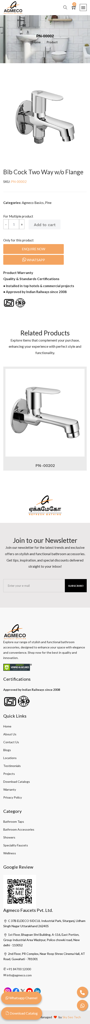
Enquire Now (33, 249)
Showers (9, 837)
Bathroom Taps (13, 821)
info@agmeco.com (19, 975)
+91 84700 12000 (19, 969)
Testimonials (12, 766)
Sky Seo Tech (71, 1017)
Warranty (9, 789)
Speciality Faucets (15, 845)
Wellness (9, 853)
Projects (9, 774)
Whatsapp (35, 260)
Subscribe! (76, 585)
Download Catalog (23, 1013)
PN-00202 (45, 465)
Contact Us (11, 742)
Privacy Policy (12, 797)
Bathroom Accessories (18, 829)
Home (38, 42)
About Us (9, 734)
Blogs (7, 750)
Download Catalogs (16, 781)
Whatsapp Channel (23, 998)
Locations (10, 758)
